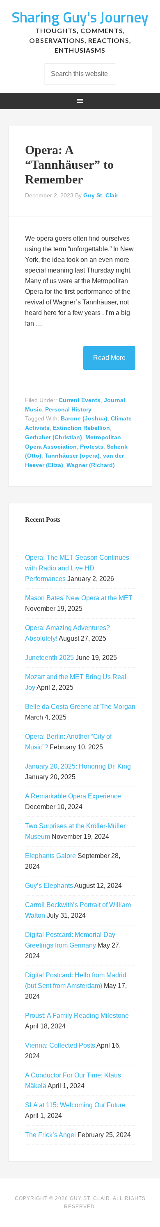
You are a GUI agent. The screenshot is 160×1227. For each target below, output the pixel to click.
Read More (109, 357)
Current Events (80, 400)
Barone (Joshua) (84, 418)
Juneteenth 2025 (49, 657)
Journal (114, 400)
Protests (91, 446)
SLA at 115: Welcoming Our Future (75, 1105)
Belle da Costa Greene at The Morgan (80, 706)
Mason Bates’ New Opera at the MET (79, 598)
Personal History (68, 409)
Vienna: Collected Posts (60, 1045)
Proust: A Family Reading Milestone (77, 1015)
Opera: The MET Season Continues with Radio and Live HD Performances (77, 568)
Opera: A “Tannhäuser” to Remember (69, 164)
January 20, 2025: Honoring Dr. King (78, 766)
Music (33, 409)
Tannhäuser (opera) (72, 455)
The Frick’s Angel (50, 1134)
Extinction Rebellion (81, 428)
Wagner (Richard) (90, 465)
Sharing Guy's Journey (80, 17)
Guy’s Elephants (49, 885)
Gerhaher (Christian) (53, 437)
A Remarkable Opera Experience (73, 796)
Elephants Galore (50, 855)
